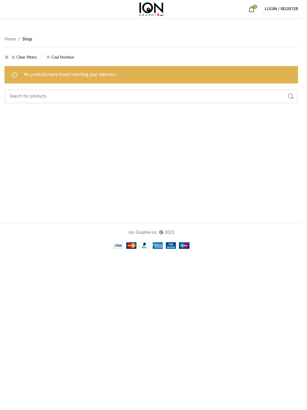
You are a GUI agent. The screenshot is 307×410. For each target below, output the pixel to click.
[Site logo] (151, 9)
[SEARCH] (291, 96)
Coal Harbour (62, 57)
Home (10, 39)
